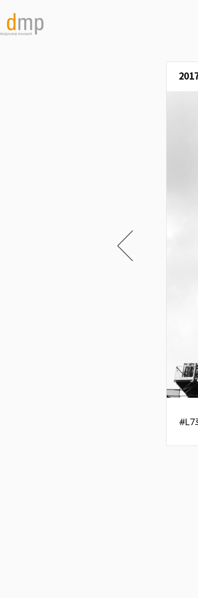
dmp (22, 24)
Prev (125, 245)
